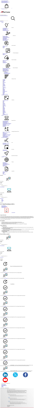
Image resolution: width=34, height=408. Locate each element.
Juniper (3, 107)
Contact (2, 386)
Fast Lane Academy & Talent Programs (7, 123)
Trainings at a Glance (5, 53)
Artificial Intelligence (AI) (5, 60)
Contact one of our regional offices (4, 15)
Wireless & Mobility (5, 62)
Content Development (5, 121)
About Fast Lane (4, 162)
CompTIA (4, 103)
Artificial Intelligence (5, 133)
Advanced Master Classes (5, 28)
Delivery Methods (5, 38)
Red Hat (4, 92)
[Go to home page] (5, 14)
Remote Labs (4, 126)
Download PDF (13, 212)
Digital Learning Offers (5, 40)
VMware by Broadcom (5, 94)
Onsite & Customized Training (6, 37)
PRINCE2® (4, 54)
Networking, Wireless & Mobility (6, 135)
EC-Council (4, 104)
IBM (3, 106)
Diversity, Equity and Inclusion (6, 164)
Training (2, 22)
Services (2, 115)
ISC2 (3, 88)
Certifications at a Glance (5, 100)
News (3, 173)
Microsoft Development (6, 73)
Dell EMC (4, 85)
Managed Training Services (6, 122)
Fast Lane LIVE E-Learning (6, 30)
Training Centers (4, 39)
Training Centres (4, 165)
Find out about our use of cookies (10, 405)
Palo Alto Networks (5, 91)
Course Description (4, 205)
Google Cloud (4, 87)
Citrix (3, 83)
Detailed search (1, 21)
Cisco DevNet (5, 72)
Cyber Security (4, 61)
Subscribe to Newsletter (4, 385)
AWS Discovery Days (5, 150)
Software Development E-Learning (6, 68)
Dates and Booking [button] (2, 245)
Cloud (3, 132)
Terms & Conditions (4, 384)
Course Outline (3, 207)
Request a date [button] (1, 198)
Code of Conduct (5, 163)
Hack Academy (4, 29)
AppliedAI (4, 80)
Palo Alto (4, 110)
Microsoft (4, 89)
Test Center (4, 114)
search (1, 20)
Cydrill (3, 84)
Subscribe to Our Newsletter (6, 144)
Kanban (4, 46)
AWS (3, 101)
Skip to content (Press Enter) (5, 2)
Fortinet (4, 105)
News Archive (4, 143)
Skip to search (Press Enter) (4, 1)
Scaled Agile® (4, 112)
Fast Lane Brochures (5, 171)
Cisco (3, 102)
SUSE (3, 93)
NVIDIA (4, 90)
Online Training (5, 272)
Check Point (4, 82)
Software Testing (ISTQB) (5, 70)
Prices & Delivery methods (4, 206)
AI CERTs (4, 79)
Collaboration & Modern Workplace (6, 134)
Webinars (4, 172)
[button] (13, 20)
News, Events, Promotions (4, 137)
